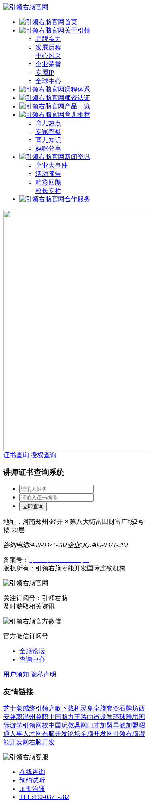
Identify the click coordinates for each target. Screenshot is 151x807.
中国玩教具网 (67, 725)
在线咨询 (32, 771)
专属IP (44, 72)
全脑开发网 (97, 733)
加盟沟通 (32, 788)
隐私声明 (43, 674)
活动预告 (48, 173)
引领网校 (35, 725)
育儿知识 (48, 140)
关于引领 (77, 30)
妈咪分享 (48, 148)
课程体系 (77, 89)
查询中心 (32, 659)
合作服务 (77, 199)
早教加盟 (126, 725)
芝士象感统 (19, 708)
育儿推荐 (77, 114)
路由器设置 (97, 716)
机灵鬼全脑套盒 (96, 708)
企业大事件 (51, 165)
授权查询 (43, 455)
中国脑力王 (64, 716)
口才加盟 (100, 725)
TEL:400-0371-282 (44, 796)
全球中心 (48, 81)
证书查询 (16, 455)
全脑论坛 (32, 651)
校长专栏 (48, 190)
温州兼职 (35, 716)
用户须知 (16, 674)
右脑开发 (42, 742)
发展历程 (48, 47)
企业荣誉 (48, 64)
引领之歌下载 (54, 708)
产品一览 (77, 106)
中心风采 (48, 55)
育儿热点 (48, 123)
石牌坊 (129, 708)
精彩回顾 (48, 182)
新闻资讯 (77, 156)
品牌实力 (48, 38)
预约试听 (32, 780)
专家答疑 (48, 131)
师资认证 (77, 97)
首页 (70, 21)
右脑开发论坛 (61, 733)
